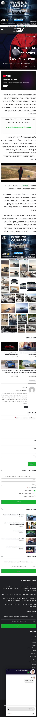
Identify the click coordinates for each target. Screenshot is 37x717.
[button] (5, 268)
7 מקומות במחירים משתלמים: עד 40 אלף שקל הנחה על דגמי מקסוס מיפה (27, 372)
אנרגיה (33, 639)
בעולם (33, 645)
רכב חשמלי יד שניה (28, 496)
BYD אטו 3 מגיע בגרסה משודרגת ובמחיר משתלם (12, 539)
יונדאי (33, 664)
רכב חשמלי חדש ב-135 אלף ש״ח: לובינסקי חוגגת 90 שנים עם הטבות (10, 372)
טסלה (33, 659)
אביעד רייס (33, 66)
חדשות (26, 36)
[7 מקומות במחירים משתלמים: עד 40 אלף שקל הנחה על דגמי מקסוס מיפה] (27, 364)
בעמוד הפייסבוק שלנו (25, 600)
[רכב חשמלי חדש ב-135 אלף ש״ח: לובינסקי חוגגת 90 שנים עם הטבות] (9, 364)
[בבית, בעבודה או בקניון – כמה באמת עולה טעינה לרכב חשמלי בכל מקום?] (31, 525)
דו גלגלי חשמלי (31, 648)
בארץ (33, 642)
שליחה (19, 502)
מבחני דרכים (32, 667)
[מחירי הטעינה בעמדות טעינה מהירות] (31, 549)
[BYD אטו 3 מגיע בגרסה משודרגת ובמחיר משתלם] (27, 346)
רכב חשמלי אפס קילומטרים (26, 493)
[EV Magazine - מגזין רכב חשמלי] (18, 30)
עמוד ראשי (31, 36)
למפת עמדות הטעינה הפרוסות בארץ (10, 594)
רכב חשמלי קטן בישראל (18, 531)
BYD (34, 637)
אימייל (34, 448)
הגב (26, 407)
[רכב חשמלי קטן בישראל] (31, 533)
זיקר (34, 651)
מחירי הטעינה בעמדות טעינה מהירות (15, 547)
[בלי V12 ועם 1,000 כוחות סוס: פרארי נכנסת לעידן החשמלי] (9, 346)
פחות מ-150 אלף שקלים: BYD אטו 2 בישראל (14, 515)
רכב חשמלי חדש (29, 490)
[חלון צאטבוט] (21, 692)
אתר (35, 456)
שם (35, 440)
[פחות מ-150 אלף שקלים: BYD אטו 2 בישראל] (31, 517)
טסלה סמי (32, 662)
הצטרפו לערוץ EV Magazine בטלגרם (18, 127)
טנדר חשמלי (32, 656)
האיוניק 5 (24, 185)
